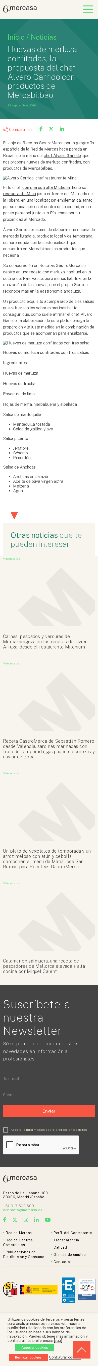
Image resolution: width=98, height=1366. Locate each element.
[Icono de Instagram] (26, 1220)
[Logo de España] (39, 1290)
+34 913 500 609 (18, 1206)
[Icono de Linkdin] (36, 1220)
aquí (58, 1340)
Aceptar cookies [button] (34, 1348)
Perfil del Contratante (73, 1233)
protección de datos (71, 1129)
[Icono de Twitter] (15, 1220)
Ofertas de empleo (70, 1255)
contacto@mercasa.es (22, 1210)
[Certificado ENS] (87, 1290)
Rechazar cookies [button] (28, 1357)
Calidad (60, 1247)
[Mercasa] (20, 11)
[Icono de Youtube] (48, 1220)
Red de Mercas (19, 1233)
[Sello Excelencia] (68, 1290)
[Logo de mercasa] (11, 1290)
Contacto (62, 1262)
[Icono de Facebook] (5, 1220)
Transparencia (66, 1240)
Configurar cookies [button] (65, 1357)
